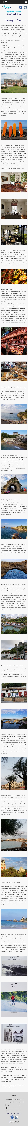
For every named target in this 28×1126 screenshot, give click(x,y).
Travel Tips (18, 1107)
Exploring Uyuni (19, 1102)
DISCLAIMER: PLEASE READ (14, 1113)
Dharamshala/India (9, 1102)
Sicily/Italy (19, 1105)
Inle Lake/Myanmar (18, 1099)
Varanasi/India (10, 1107)
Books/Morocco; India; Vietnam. (13, 1110)
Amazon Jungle (8, 1099)
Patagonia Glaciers (10, 1105)
